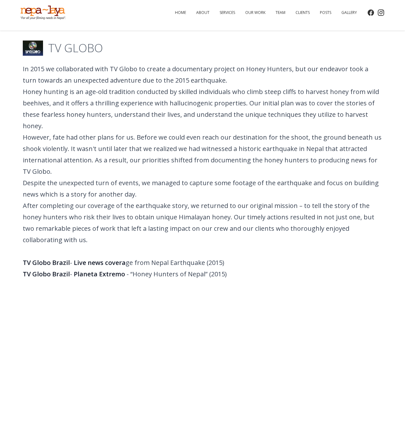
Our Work (255, 12)
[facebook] (371, 12)
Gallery (349, 12)
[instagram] (381, 12)
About (202, 12)
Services (227, 12)
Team (280, 12)
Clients (303, 12)
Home (180, 12)
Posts (325, 12)
